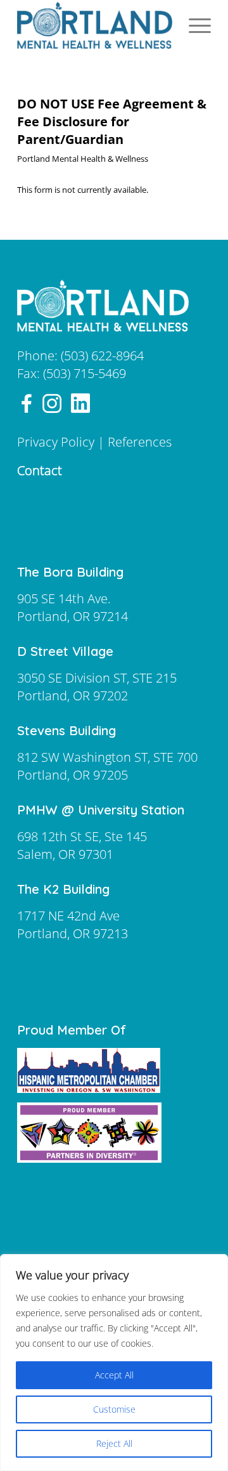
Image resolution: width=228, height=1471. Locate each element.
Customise (114, 1409)
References (140, 441)
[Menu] (193, 25)
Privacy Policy (55, 441)
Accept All (114, 1375)
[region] (114, 1362)
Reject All (114, 1443)
